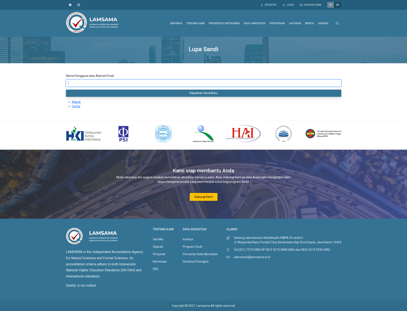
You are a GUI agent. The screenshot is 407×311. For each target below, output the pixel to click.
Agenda (323, 23)
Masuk (76, 102)
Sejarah (158, 246)
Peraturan (277, 23)
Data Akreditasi (254, 23)
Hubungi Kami (203, 196)
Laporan (295, 23)
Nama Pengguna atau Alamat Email (90, 75)
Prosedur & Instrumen (224, 23)
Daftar (76, 106)
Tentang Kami (196, 23)
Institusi (188, 239)
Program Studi (192, 246)
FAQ (155, 269)
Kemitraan (160, 261)
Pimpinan (159, 254)
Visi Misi (158, 239)
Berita (309, 23)
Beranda (176, 23)
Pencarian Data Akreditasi (200, 254)
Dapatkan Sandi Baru (204, 93)
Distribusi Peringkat (196, 261)
